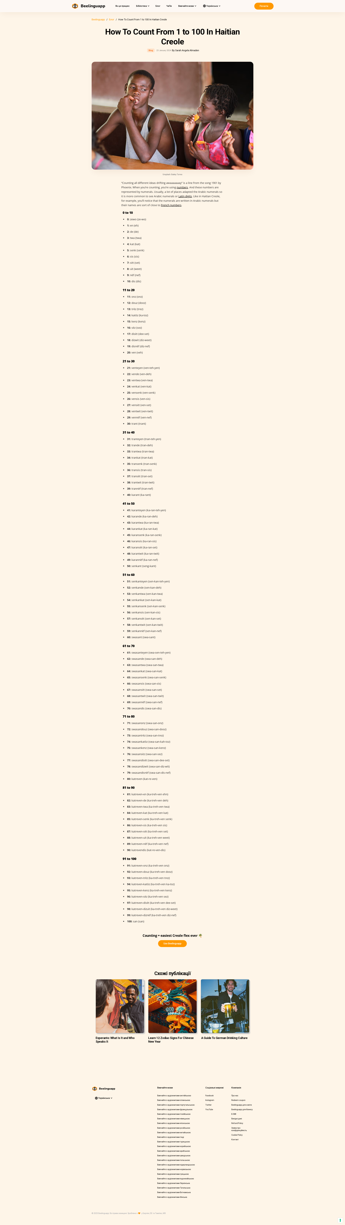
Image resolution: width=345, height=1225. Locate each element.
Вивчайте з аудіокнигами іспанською (173, 1100)
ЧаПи (169, 6)
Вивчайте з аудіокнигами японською (173, 1123)
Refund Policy (237, 1123)
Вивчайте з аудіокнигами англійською (174, 1096)
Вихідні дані (236, 1119)
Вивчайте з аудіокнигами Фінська (172, 1197)
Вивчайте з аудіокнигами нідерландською (176, 1165)
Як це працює (122, 6)
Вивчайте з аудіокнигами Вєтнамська (174, 1192)
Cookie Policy (237, 1135)
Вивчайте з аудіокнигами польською (173, 1160)
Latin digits (185, 196)
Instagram (209, 1100)
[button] (142, 6)
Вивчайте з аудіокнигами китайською (174, 1132)
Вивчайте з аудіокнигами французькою (174, 1109)
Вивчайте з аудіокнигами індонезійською (175, 1179)
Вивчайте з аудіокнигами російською (173, 1128)
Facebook (209, 1096)
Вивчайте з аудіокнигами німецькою (173, 1119)
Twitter (208, 1105)
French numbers (171, 205)
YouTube (209, 1109)
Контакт (235, 1139)
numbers (182, 187)
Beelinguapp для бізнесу (242, 1109)
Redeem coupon (238, 1100)
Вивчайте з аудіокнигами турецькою (173, 1142)
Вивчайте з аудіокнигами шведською (173, 1155)
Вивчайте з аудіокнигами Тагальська (173, 1188)
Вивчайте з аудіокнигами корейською (174, 1146)
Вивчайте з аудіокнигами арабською (173, 1151)
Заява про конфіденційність (239, 1129)
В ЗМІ (233, 1114)
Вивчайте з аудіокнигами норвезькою (174, 1169)
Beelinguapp (98, 19)
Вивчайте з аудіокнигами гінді (170, 1137)
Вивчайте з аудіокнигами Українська (173, 1183)
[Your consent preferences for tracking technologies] (340, 1220)
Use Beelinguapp (172, 943)
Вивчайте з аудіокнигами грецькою (173, 1174)
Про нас (234, 1096)
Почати (264, 6)
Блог (158, 6)
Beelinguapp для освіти (241, 1105)
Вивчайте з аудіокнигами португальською (176, 1105)
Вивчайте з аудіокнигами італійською (174, 1114)
